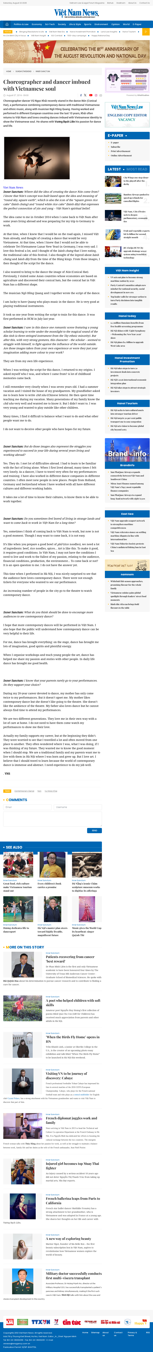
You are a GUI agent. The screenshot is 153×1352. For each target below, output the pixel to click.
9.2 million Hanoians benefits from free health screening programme (127, 324)
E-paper (115, 135)
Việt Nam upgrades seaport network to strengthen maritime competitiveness (128, 524)
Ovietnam (120, 3)
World (126, 24)
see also (14, 847)
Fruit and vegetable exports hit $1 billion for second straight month (137, 234)
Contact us (118, 1334)
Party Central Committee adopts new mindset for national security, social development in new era (128, 289)
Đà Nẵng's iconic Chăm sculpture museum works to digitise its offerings (86, 887)
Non (39, 791)
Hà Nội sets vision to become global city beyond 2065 (127, 428)
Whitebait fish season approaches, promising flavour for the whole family (127, 585)
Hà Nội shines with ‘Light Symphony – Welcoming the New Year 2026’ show (128, 334)
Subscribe (115, 146)
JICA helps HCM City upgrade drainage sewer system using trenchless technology (135, 252)
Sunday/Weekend (23, 71)
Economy (37, 24)
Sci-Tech (50, 24)
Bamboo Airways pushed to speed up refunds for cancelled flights (136, 198)
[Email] (101, 95)
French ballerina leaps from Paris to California (73, 1200)
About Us (132, 3)
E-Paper (137, 24)
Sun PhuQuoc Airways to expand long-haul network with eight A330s (128, 497)
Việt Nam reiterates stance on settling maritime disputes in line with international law (128, 536)
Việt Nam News (76, 13)
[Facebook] (81, 95)
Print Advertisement (120, 151)
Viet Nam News (13, 187)
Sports (87, 24)
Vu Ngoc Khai (51, 791)
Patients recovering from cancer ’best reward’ (70, 958)
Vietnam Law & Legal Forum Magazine (86, 3)
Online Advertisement (121, 155)
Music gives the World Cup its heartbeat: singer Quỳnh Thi (86, 931)
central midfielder (81, 1095)
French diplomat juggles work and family (71, 1120)
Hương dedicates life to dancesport (16, 929)
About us (105, 1334)
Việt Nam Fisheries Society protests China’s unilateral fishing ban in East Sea (128, 547)
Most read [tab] (137, 169)
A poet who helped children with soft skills (73, 1002)
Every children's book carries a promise (49, 885)
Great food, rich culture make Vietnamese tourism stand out (17, 887)
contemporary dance (24, 791)
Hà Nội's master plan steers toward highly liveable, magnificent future (52, 931)
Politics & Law (21, 24)
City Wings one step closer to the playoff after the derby (136, 181)
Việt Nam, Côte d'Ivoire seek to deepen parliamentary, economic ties (136, 216)
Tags (7, 791)
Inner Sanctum (43, 71)
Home (8, 71)
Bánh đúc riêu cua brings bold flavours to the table (125, 606)
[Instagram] (96, 95)
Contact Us (144, 3)
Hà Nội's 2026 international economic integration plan (128, 381)
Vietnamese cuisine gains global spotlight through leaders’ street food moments (128, 596)
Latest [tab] (114, 169)
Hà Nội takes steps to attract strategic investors (128, 389)
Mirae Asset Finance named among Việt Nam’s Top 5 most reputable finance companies (127, 487)
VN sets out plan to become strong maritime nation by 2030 (127, 279)
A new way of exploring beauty (68, 1238)
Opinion (115, 24)
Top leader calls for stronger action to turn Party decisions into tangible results (128, 300)
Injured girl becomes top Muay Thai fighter (72, 1165)
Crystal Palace (13, 1098)
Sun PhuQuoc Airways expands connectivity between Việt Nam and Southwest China (127, 476)
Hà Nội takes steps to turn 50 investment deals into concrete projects (125, 372)
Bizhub (110, 3)
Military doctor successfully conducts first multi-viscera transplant (74, 1275)
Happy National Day (101, 35)
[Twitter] (85, 95)
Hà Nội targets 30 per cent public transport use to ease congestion (126, 420)
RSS (148, 1332)
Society (62, 24)
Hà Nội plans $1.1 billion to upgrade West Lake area (127, 344)
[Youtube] (91, 95)
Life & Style (75, 24)
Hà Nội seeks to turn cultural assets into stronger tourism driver (127, 412)
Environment (101, 24)
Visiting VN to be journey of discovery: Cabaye (66, 1075)
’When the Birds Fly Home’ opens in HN (73, 1039)
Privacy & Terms (132, 1334)
